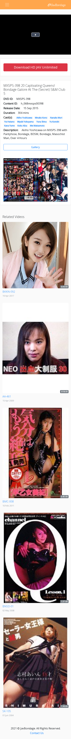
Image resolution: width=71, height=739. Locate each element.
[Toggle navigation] (7, 4)
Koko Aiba (22, 125)
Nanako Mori (56, 117)
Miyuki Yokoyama (25, 121)
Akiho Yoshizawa (24, 117)
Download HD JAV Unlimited (35, 67)
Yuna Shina (41, 121)
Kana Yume (9, 125)
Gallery (35, 147)
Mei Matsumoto (37, 125)
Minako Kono (41, 117)
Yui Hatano (9, 121)
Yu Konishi (54, 121)
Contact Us (37, 733)
